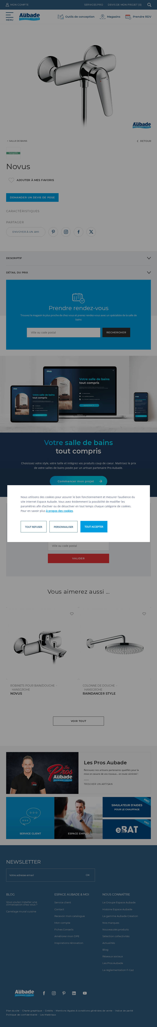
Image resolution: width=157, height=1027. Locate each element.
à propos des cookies (59, 511)
